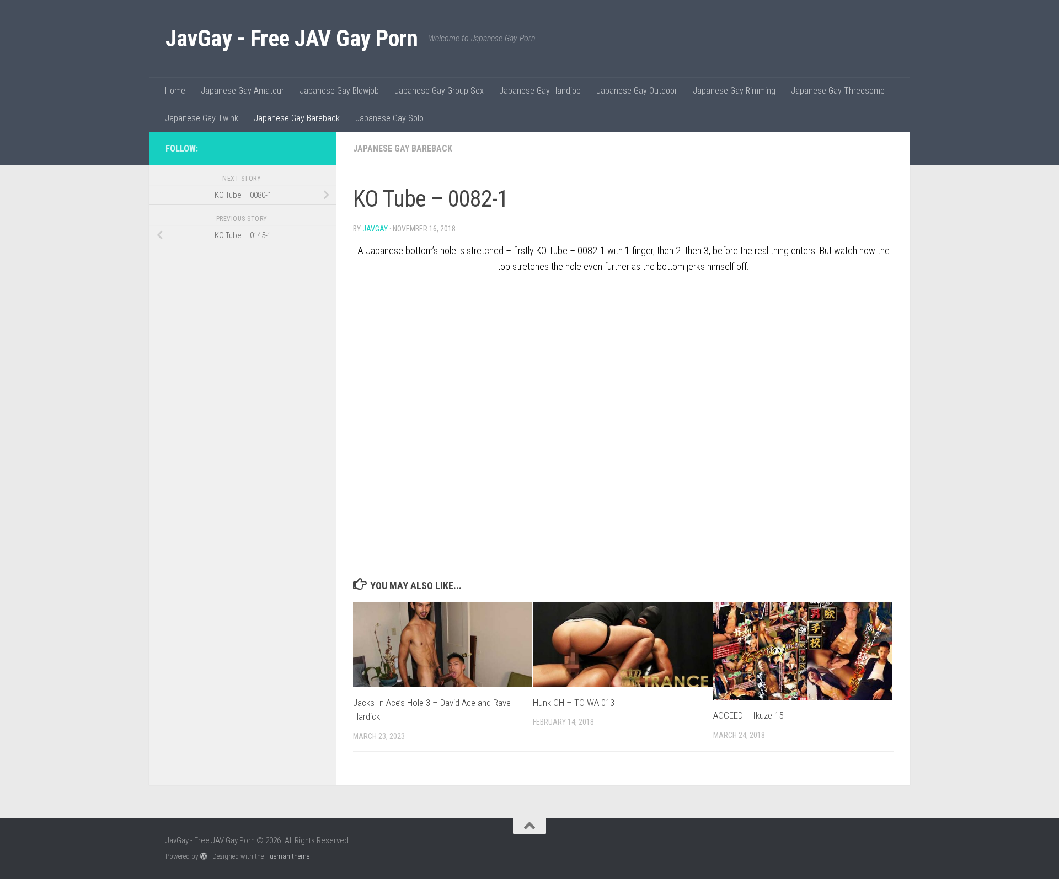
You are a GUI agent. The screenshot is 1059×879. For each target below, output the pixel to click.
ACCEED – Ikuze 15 (748, 715)
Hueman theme (287, 856)
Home (175, 90)
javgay (375, 228)
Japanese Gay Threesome (838, 90)
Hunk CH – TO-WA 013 (573, 702)
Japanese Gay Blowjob (339, 90)
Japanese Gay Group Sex (439, 90)
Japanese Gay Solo (389, 118)
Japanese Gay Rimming (734, 90)
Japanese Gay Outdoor (636, 90)
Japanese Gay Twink (201, 118)
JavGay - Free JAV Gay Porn (291, 38)
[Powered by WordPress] (203, 856)
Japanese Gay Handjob (540, 90)
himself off (727, 266)
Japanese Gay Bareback (297, 118)
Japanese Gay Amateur (242, 90)
